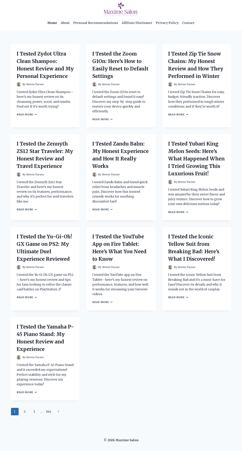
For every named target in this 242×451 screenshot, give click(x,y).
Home (52, 23)
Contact (188, 23)
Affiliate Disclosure (137, 23)
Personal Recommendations (95, 23)
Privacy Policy (167, 23)
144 (48, 412)
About (65, 23)
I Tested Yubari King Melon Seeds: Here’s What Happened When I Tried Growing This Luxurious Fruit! (196, 159)
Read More (27, 114)
